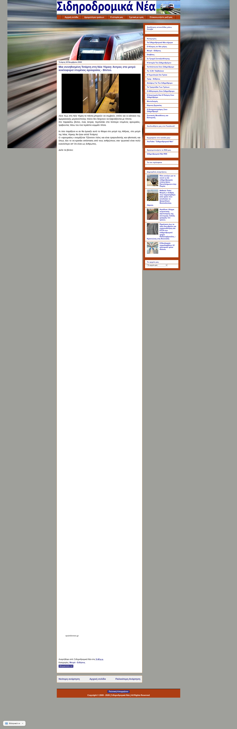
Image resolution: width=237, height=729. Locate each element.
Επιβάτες (151, 55)
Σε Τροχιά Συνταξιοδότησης (158, 59)
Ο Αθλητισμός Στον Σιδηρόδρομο (161, 91)
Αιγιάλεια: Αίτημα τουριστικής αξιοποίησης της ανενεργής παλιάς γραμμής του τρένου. (167, 214)
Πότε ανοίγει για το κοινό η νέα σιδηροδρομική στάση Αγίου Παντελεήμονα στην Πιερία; (168, 181)
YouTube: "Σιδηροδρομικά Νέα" (160, 141)
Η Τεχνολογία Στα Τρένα (157, 75)
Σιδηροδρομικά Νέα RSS (157, 154)
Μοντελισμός (152, 101)
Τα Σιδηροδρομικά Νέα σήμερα (160, 42)
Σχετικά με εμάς (136, 17)
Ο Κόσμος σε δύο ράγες (157, 47)
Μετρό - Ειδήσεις (77, 662)
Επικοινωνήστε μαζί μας (161, 17)
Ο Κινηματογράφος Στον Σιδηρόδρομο (157, 110)
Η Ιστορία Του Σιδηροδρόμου (159, 63)
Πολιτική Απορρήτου (118, 691)
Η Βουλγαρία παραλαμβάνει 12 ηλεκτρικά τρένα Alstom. (167, 246)
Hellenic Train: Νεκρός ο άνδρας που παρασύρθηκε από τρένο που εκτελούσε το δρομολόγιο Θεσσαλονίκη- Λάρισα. (161, 198)
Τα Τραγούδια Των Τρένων (158, 87)
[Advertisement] (99, 40)
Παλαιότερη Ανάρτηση (127, 679)
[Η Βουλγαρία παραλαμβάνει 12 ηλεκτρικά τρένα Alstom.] (153, 253)
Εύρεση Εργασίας (154, 105)
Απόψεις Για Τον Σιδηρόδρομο (160, 83)
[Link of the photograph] (101, 112)
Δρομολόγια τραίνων (94, 17)
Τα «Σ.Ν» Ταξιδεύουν (155, 71)
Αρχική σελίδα (71, 17)
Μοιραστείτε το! (66, 666)
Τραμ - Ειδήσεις (153, 79)
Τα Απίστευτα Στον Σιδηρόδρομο (160, 67)
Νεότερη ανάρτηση (69, 679)
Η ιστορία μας (116, 17)
